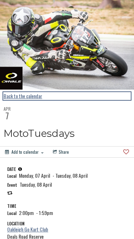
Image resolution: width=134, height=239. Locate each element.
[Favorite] (126, 152)
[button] (20, 169)
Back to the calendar (23, 96)
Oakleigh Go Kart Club (27, 229)
